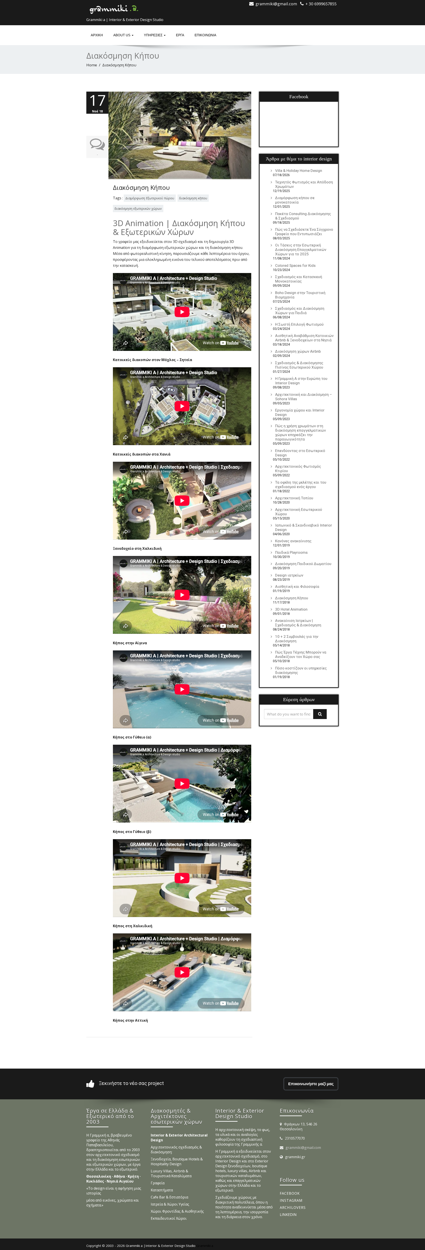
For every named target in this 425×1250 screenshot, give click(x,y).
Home (91, 64)
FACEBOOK (290, 1193)
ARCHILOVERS (293, 1207)
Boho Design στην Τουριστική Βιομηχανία (300, 294)
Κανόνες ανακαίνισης (293, 541)
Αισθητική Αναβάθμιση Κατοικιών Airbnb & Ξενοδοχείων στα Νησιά (304, 337)
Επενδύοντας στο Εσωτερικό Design (300, 452)
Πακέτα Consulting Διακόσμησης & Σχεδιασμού (303, 216)
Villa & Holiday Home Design (298, 170)
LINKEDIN (288, 1214)
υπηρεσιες (153, 35)
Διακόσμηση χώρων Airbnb (298, 351)
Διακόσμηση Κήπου (141, 187)
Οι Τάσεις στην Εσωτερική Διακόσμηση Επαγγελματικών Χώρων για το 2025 (300, 249)
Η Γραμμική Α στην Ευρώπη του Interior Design (301, 380)
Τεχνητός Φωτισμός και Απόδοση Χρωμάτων (304, 184)
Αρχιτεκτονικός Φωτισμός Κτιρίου (298, 468)
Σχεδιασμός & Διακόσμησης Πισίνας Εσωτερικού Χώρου (299, 365)
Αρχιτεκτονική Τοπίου (294, 498)
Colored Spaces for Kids (295, 265)
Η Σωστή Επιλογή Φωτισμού (299, 324)
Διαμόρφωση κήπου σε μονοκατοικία (295, 200)
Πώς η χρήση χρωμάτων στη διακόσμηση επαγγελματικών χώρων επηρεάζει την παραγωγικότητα (300, 432)
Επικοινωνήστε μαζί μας (311, 1083)
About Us (122, 35)
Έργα (180, 35)
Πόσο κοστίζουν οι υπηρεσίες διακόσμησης (301, 670)
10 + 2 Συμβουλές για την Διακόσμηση (296, 638)
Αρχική (97, 35)
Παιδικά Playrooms (291, 552)
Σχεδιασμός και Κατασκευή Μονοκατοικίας (298, 279)
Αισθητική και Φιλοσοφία (297, 586)
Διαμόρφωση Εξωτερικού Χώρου (149, 198)
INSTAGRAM (291, 1200)
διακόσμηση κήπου (193, 198)
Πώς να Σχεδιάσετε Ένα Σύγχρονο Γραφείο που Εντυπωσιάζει (304, 231)
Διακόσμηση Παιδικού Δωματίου (303, 564)
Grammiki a (204, 1245)
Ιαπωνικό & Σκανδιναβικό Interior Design (303, 527)
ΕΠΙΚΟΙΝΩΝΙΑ (205, 35)
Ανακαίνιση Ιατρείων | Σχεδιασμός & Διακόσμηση (298, 622)
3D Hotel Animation (291, 609)
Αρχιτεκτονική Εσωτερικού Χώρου (298, 511)
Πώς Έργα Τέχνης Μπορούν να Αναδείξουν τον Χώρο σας (300, 654)
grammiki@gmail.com (303, 1147)
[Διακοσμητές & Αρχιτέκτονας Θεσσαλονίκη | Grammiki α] (114, 7)
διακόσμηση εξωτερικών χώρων (138, 208)
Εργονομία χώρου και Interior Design (300, 412)
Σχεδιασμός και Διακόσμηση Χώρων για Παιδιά (299, 310)
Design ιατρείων (289, 575)
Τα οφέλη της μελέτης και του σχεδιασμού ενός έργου (300, 484)
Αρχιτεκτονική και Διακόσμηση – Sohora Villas (303, 396)
